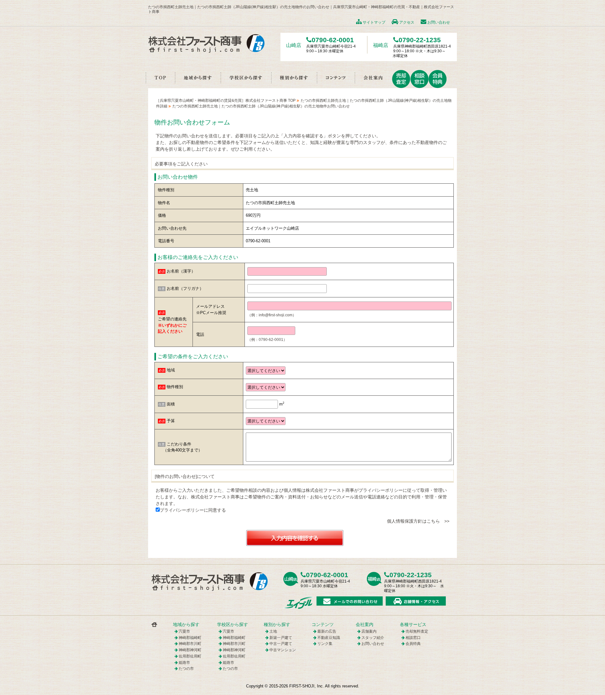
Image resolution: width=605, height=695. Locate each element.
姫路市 (184, 662)
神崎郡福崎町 (190, 637)
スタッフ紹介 (372, 637)
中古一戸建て (280, 643)
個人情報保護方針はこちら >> (418, 521)
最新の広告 (326, 631)
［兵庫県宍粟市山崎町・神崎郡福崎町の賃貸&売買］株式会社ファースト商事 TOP (226, 100)
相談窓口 (413, 637)
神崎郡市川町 (190, 643)
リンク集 (324, 643)
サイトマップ (373, 22)
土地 (273, 631)
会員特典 (413, 643)
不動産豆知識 (328, 637)
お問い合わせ (438, 22)
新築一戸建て (280, 637)
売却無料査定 (417, 631)
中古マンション (282, 650)
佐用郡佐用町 (190, 656)
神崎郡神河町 (190, 650)
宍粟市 (184, 631)
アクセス (406, 22)
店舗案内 (369, 631)
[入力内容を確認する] (294, 538)
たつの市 (186, 668)
